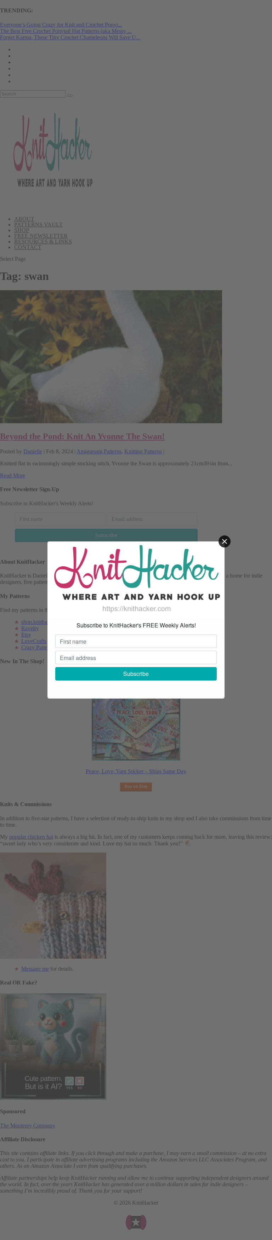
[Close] (225, 541)
